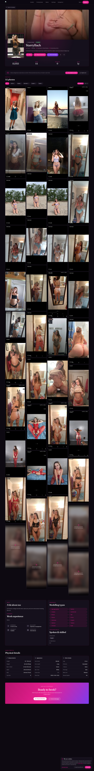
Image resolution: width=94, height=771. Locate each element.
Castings (53, 2)
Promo (72, 617)
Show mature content (72, 72)
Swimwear (26, 83)
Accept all (88, 767)
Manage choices (65, 767)
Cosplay (19, 83)
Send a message (55, 699)
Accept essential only (79, 767)
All (7, 83)
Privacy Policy (80, 763)
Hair (71, 614)
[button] (15, 109)
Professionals (40, 2)
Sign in (80, 2)
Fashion (13, 83)
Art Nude (54, 625)
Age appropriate (55, 609)
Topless (40, 83)
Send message (53, 54)
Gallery (47, 2)
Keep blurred (83, 72)
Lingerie (33, 83)
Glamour (53, 623)
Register (86, 2)
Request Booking (41, 54)
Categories (60, 2)
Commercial (73, 612)
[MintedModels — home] (11, 2)
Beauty (53, 614)
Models (32, 2)
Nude (72, 625)
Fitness (53, 617)
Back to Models (11, 7)
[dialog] (76, 763)
